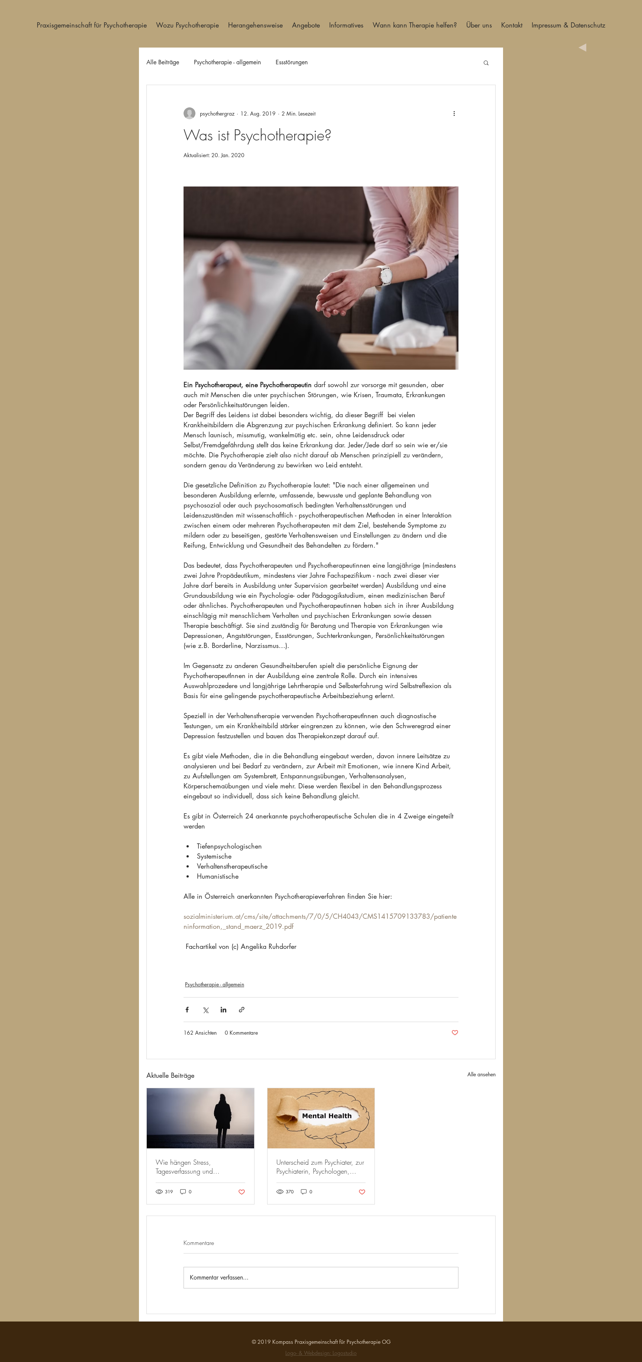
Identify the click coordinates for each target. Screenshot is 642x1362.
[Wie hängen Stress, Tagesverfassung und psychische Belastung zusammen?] (200, 1118)
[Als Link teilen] (241, 1009)
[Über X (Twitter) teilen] (205, 1009)
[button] (486, 62)
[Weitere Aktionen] (454, 113)
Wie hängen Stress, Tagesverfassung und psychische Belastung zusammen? (185, 1166)
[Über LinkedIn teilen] (223, 1009)
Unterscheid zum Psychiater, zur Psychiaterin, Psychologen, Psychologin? (320, 1166)
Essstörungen (292, 62)
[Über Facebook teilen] (187, 1009)
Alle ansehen (481, 1074)
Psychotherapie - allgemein (227, 62)
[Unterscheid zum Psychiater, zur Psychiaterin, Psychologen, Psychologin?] (321, 1118)
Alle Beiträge (162, 62)
